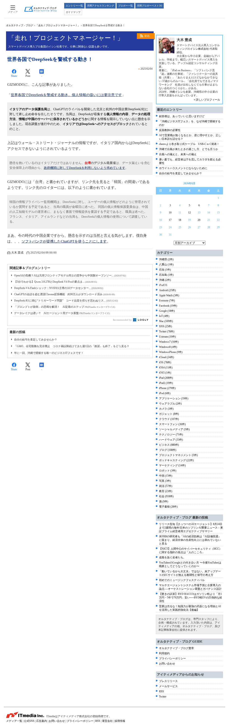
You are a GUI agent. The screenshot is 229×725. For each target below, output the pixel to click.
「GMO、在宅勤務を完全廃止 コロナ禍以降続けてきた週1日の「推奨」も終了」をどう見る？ (71, 346)
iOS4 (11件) (165, 367)
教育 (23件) (165, 491)
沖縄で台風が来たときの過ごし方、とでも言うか (188, 149)
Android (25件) (167, 290)
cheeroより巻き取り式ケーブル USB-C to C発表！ (189, 144)
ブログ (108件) (167, 450)
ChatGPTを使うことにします (84, 241)
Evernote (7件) (167, 300)
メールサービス (168, 686)
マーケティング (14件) (172, 465)
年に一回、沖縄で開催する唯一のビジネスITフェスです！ (49, 353)
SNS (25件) (165, 326)
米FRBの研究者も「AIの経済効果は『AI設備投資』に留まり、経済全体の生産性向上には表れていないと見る (190, 540)
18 (179, 220)
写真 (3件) (165, 480)
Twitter (162, 696)
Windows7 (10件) (168, 341)
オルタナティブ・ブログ (19, 25)
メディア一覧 (14, 721)
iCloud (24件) (166, 357)
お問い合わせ (167, 663)
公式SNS (29, 721)
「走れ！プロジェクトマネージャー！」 (58, 25)
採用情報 (119, 721)
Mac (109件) (166, 321)
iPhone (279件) (167, 388)
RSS (146, 36)
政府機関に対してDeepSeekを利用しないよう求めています (84, 168)
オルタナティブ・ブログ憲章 (176, 648)
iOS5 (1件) (165, 372)
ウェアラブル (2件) (170, 403)
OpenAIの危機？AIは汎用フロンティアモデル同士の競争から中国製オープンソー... (70, 275)
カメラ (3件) (166, 408)
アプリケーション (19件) (173, 398)
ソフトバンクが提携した (41, 241)
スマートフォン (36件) (172, 424)
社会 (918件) (166, 496)
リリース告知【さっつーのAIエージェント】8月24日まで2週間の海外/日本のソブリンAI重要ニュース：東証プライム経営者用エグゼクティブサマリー (191, 528)
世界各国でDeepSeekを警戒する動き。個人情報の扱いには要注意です (66, 95)
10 (170, 212)
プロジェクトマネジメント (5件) (178, 455)
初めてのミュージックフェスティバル (182, 580)
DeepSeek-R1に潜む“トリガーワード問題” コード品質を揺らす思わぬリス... (66, 300)
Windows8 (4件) (168, 347)
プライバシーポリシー (172, 658)
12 (189, 212)
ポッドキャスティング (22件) (176, 460)
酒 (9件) (163, 501)
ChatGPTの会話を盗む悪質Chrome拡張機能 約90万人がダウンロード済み (64, 294)
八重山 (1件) (166, 264)
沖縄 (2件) (165, 280)
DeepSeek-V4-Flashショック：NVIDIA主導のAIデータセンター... (58, 288)
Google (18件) (167, 310)
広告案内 (41, 721)
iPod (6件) (164, 393)
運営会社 (107, 721)
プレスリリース (168, 681)
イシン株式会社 (199, 48)
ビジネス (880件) (169, 444)
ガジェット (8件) (169, 413)
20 (199, 220)
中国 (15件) (165, 475)
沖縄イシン (176, 91)
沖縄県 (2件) (166, 259)
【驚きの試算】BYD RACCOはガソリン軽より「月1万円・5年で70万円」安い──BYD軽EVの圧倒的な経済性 (190, 597)
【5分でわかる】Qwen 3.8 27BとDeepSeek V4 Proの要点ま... (55, 281)
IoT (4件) (164, 316)
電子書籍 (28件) (168, 506)
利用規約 (164, 653)
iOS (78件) (165, 362)
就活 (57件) (165, 486)
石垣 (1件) (165, 269)
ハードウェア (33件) (171, 439)
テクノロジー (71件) (171, 434)
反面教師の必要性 (169, 130)
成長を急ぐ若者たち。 (172, 557)
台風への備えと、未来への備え (178, 154)
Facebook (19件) (168, 305)
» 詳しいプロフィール (207, 99)
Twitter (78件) (166, 331)
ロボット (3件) (167, 470)
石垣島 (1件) (166, 274)
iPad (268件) (166, 377)
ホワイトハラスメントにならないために (183, 168)
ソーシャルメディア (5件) (174, 429)
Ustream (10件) (167, 336)
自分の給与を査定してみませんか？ (35, 339)
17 (170, 220)
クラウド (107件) (169, 419)
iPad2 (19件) (166, 383)
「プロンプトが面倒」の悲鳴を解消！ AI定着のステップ (64, 306)
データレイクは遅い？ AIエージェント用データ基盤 (62, 313)
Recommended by (122, 319)
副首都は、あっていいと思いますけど (182, 116)
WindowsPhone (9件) (170, 352)
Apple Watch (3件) (169, 295)
